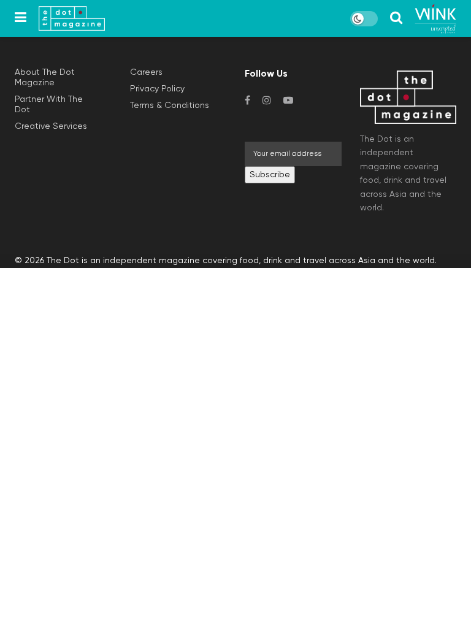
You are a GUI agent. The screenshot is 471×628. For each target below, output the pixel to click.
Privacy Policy (157, 89)
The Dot (63, 260)
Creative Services (51, 126)
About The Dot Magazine (45, 77)
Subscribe (270, 174)
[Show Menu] (20, 18)
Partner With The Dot (49, 104)
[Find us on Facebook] (247, 100)
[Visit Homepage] (72, 18)
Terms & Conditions (169, 105)
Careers (146, 72)
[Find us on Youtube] (288, 100)
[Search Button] (396, 18)
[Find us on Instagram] (266, 100)
